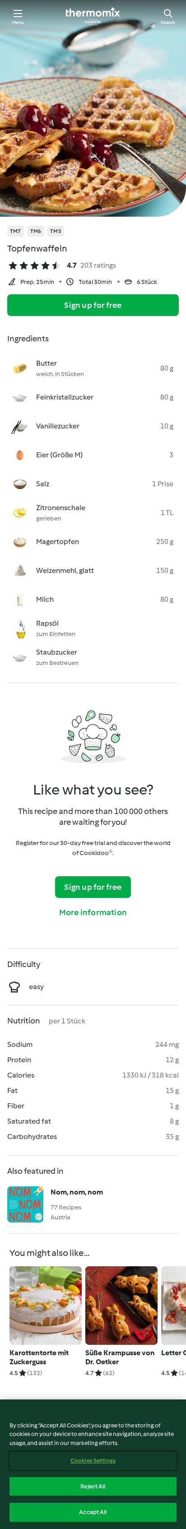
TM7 (15, 231)
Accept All (93, 1512)
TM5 (55, 231)
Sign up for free (92, 305)
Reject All (92, 1486)
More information (93, 912)
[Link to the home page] (93, 16)
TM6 (36, 231)
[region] (93, 1464)
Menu (18, 22)
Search (168, 22)
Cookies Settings (93, 1460)
